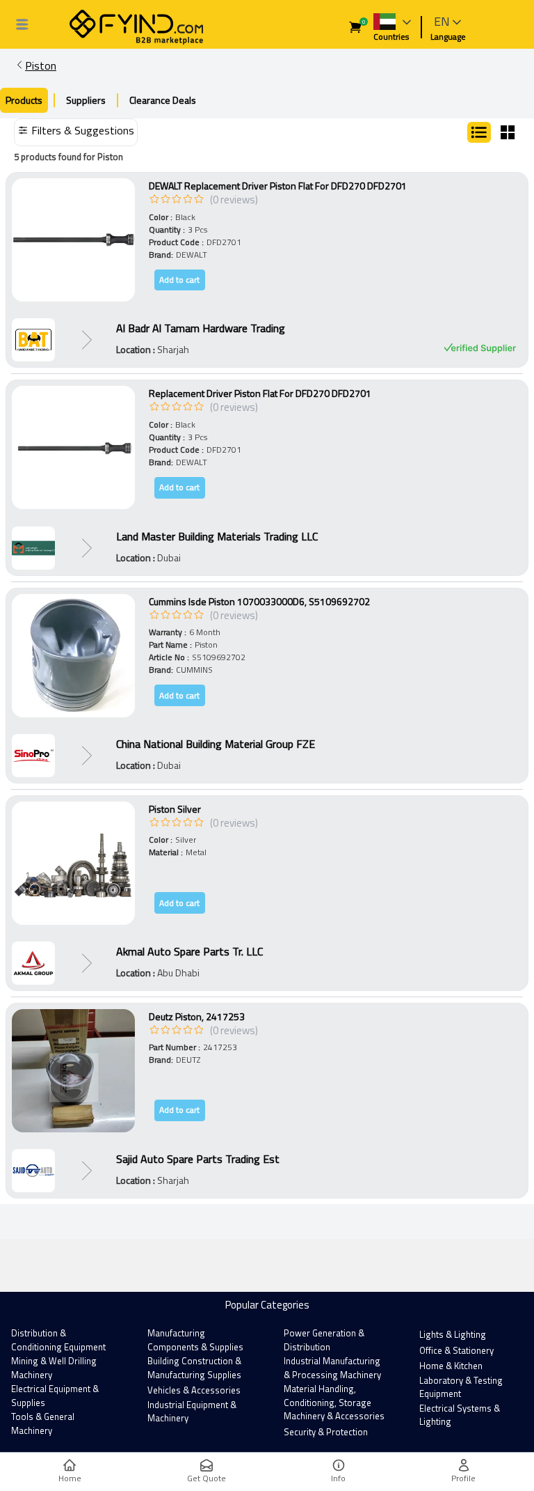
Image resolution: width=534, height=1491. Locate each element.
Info (338, 1478)
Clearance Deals (162, 100)
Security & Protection (326, 1432)
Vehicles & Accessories (194, 1390)
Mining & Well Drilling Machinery (54, 1368)
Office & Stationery (456, 1350)
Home (69, 1478)
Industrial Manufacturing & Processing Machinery (332, 1368)
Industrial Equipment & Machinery (191, 1412)
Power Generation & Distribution (324, 1340)
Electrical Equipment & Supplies (55, 1396)
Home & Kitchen (451, 1366)
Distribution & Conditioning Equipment (58, 1340)
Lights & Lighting (452, 1334)
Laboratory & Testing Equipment (461, 1387)
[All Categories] (22, 24)
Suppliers (86, 100)
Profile (463, 1478)
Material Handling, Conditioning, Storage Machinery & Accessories (334, 1402)
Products (24, 100)
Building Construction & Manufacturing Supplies (194, 1368)
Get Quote (206, 1478)
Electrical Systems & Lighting (459, 1415)
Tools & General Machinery (42, 1423)
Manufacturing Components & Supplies (195, 1340)
